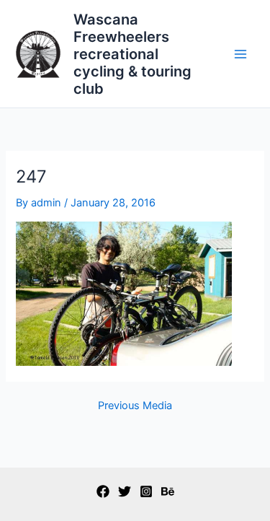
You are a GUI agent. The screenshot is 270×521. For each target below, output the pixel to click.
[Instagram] (146, 491)
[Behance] (167, 491)
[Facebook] (102, 491)
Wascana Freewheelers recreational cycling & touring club (132, 54)
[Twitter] (124, 491)
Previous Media (135, 405)
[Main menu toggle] (240, 54)
